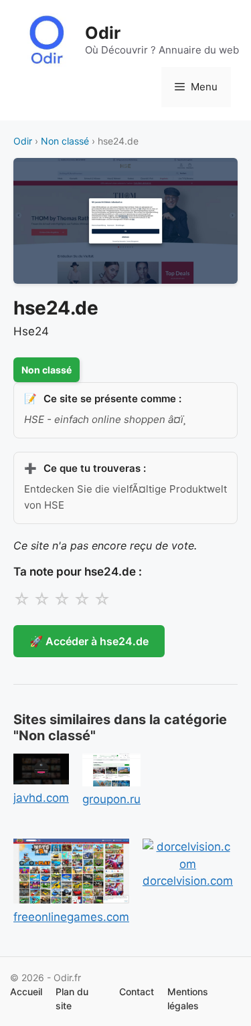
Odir (102, 33)
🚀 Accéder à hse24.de (89, 641)
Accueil (26, 991)
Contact (136, 991)
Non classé (65, 141)
